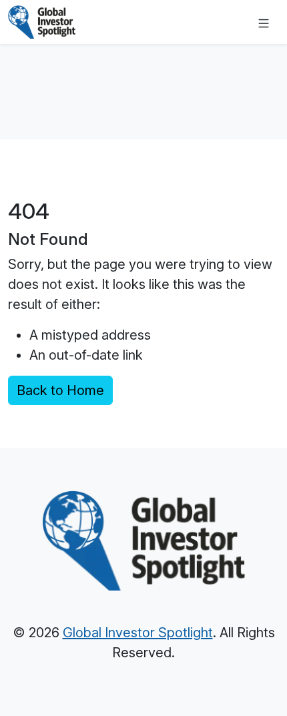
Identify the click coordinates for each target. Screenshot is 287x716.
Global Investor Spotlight (138, 633)
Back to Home (60, 390)
